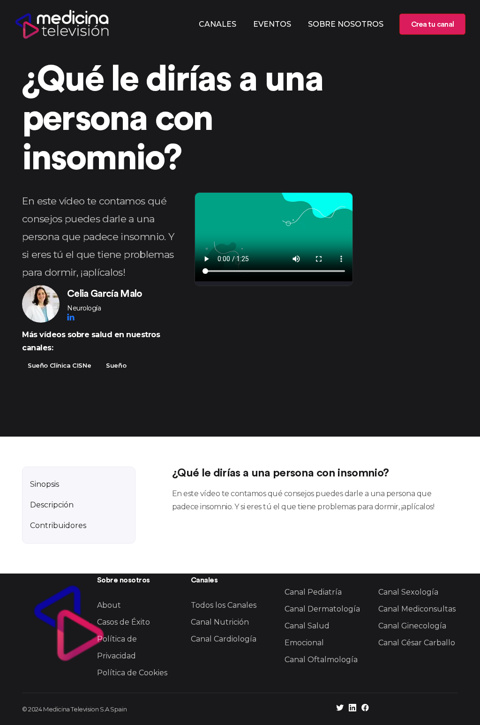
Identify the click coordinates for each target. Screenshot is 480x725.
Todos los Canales (223, 605)
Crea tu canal (432, 24)
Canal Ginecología (412, 625)
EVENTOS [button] (272, 24)
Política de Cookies (132, 672)
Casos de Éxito (123, 622)
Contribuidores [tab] (58, 525)
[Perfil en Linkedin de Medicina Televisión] (352, 708)
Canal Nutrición (220, 622)
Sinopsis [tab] (44, 484)
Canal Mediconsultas (417, 608)
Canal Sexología (408, 592)
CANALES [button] (217, 24)
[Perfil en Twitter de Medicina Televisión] (340, 708)
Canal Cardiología (223, 638)
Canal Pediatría (313, 592)
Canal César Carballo (416, 642)
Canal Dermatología (322, 608)
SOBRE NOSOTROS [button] (345, 24)
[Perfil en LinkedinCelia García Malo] (71, 317)
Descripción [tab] (52, 504)
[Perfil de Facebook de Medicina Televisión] (365, 708)
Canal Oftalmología (321, 659)
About (109, 605)
